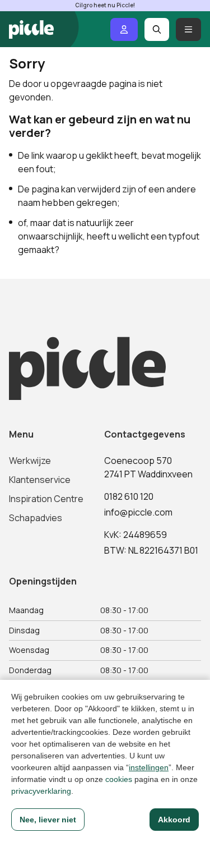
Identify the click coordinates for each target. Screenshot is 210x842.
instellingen (149, 767)
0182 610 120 (128, 496)
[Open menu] (188, 29)
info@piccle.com (138, 512)
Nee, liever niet (48, 819)
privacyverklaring (41, 790)
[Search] (157, 29)
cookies (118, 779)
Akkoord (174, 819)
